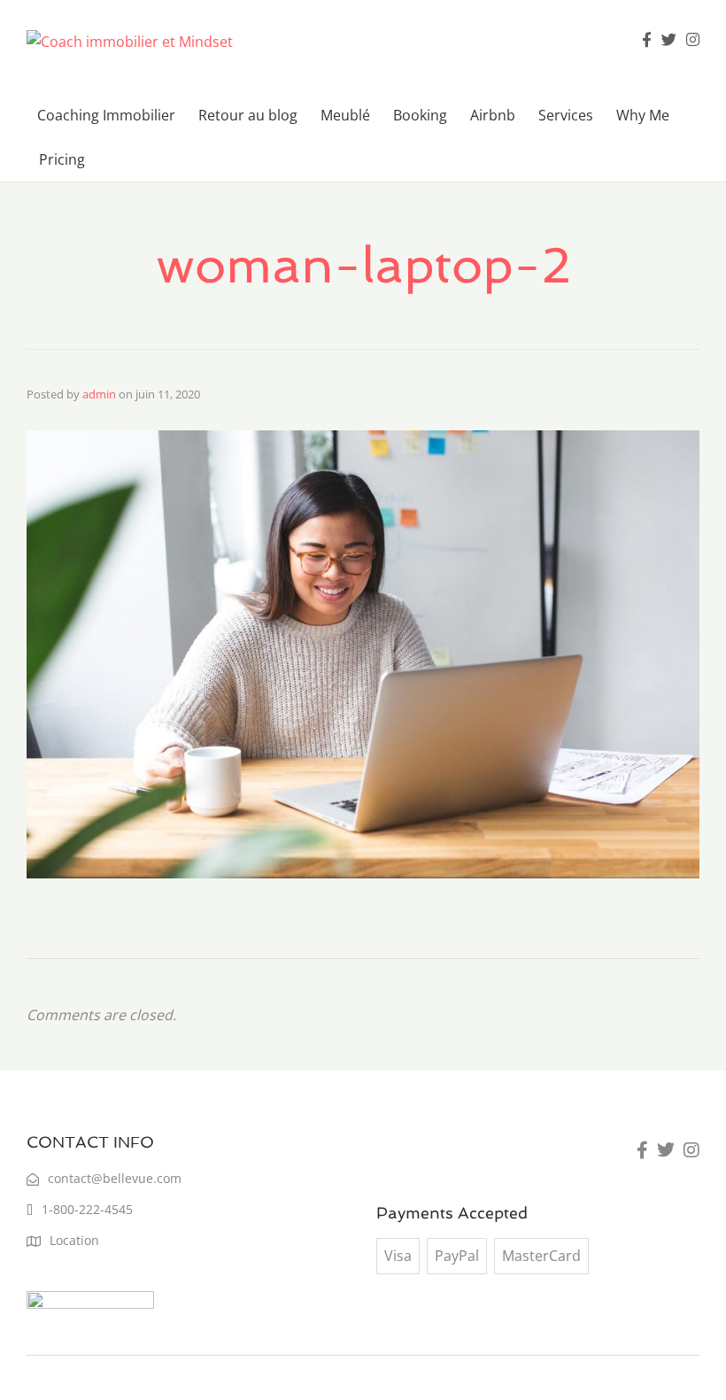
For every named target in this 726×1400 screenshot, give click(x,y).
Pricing (62, 159)
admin (99, 394)
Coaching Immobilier (106, 115)
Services (565, 115)
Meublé (345, 115)
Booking (420, 115)
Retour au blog (247, 115)
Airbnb (492, 115)
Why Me (642, 115)
